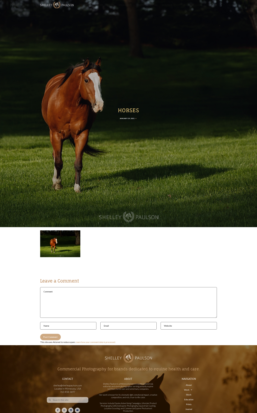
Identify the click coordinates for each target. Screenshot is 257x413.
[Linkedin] (70, 410)
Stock (111, 5)
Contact (167, 5)
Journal (153, 5)
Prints (140, 5)
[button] (188, 389)
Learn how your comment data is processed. (96, 342)
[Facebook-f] (57, 410)
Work (100, 5)
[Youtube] (77, 410)
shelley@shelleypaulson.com (67, 385)
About (88, 5)
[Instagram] (64, 410)
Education (125, 5)
